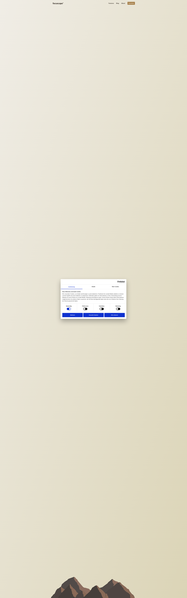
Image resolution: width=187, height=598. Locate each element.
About (123, 3)
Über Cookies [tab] (115, 286)
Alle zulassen (114, 315)
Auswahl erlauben (93, 315)
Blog (117, 3)
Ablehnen (72, 315)
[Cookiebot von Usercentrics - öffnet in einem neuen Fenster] (118, 282)
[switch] (85, 309)
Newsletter (131, 3)
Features (111, 3)
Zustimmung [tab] (71, 286)
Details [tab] (93, 286)
